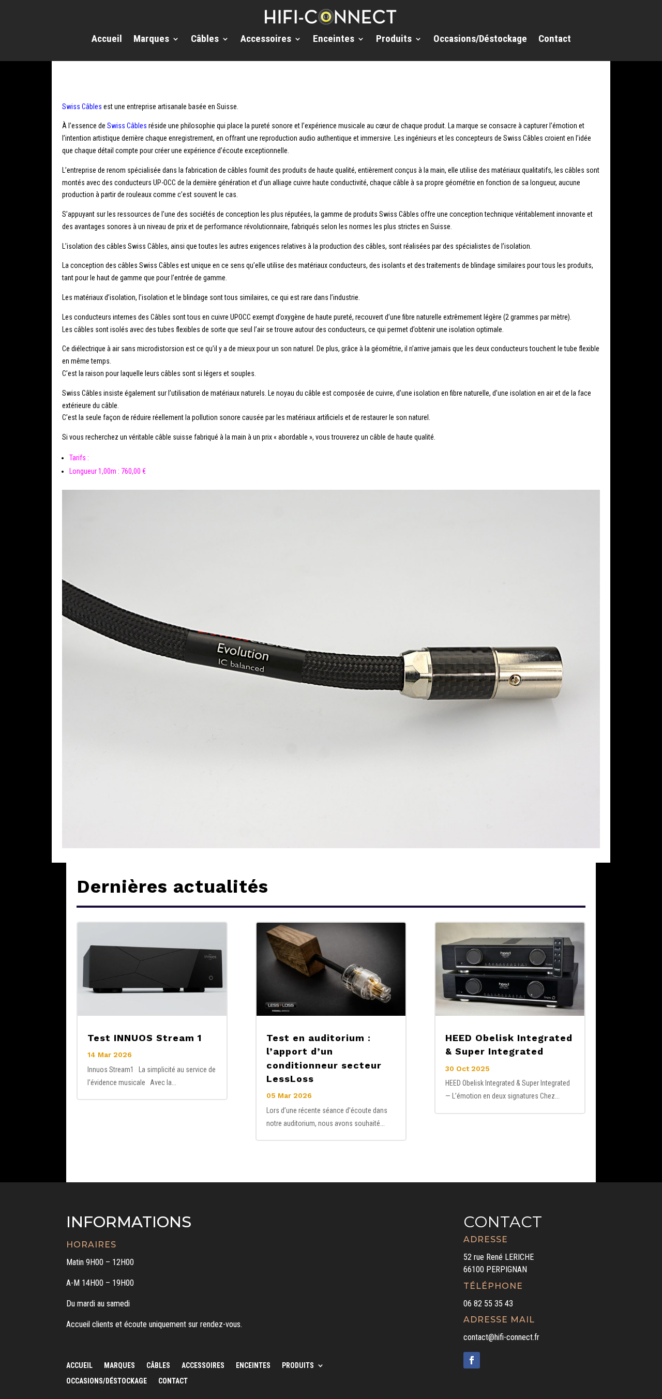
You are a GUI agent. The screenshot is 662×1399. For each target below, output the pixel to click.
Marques (151, 39)
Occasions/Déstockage (480, 39)
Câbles (205, 39)
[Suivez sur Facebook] (471, 1360)
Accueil (107, 39)
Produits (394, 39)
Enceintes (333, 39)
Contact (554, 39)
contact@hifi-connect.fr (501, 1337)
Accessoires (265, 39)
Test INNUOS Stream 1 (144, 1037)
